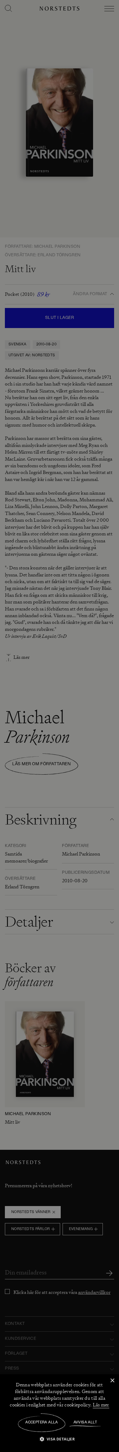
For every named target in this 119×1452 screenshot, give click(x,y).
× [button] (112, 1380)
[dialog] (59, 726)
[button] (59, 1439)
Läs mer (101, 1405)
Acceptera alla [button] (41, 1422)
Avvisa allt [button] (85, 1422)
